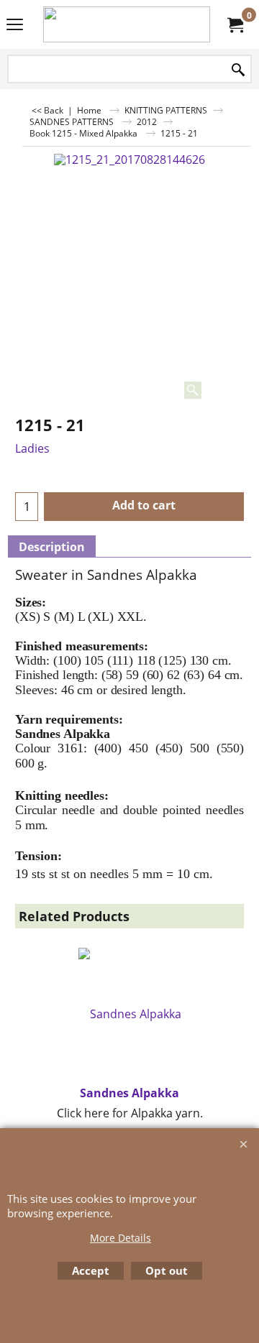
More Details (120, 1238)
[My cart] (234, 24)
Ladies (32, 448)
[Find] (238, 70)
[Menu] (14, 26)
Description (52, 547)
